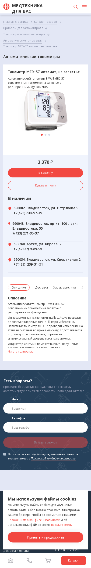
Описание (19, 287)
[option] (45, 110)
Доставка (41, 287)
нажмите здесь (61, 525)
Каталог (73, 560)
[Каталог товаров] (84, 6)
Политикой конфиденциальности (53, 458)
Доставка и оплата (16, 551)
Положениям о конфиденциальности (34, 520)
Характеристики (64, 287)
